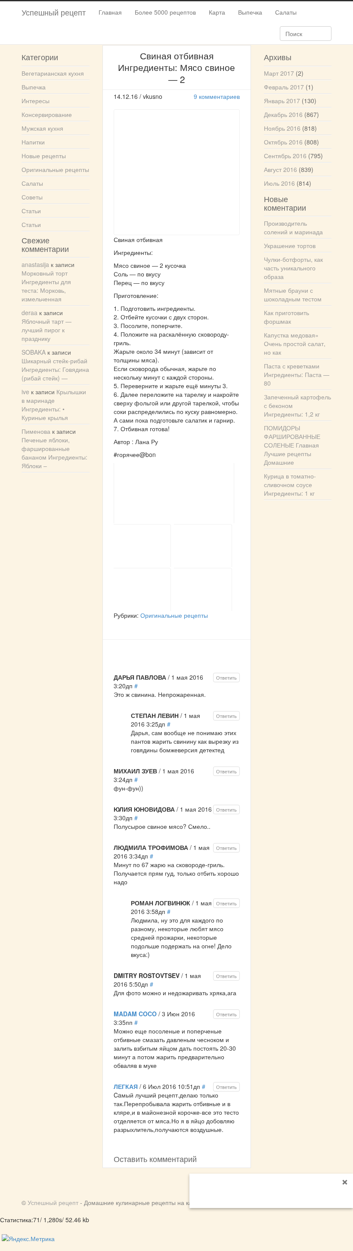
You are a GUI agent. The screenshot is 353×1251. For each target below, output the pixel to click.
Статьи (31, 210)
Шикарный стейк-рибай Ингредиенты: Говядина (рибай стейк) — (55, 369)
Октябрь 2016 (283, 142)
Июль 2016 (279, 183)
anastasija (35, 264)
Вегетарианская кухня (53, 73)
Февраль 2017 (284, 87)
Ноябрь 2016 (282, 128)
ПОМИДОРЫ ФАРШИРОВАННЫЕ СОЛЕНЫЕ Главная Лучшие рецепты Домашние (292, 444)
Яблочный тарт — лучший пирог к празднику (46, 330)
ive (25, 391)
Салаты (286, 12)
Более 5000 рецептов (165, 12)
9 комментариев (217, 96)
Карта (217, 12)
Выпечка (250, 12)
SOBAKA (34, 352)
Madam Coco (135, 1013)
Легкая (126, 1086)
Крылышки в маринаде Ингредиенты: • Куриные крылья (54, 404)
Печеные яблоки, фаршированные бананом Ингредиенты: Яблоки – (54, 452)
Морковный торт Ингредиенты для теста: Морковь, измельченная (46, 286)
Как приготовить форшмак (286, 316)
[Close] (345, 1182)
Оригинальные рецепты (174, 615)
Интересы (36, 100)
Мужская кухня (42, 128)
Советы (32, 197)
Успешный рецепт (54, 12)
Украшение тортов (290, 245)
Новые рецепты (44, 155)
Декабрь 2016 (283, 114)
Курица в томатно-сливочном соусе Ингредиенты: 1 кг (290, 484)
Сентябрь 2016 (285, 155)
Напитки (33, 142)
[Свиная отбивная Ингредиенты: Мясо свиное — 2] (174, 493)
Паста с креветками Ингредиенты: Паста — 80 (296, 374)
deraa (29, 312)
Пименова (36, 431)
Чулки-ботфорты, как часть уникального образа (293, 268)
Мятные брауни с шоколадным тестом (293, 294)
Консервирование (47, 114)
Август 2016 (280, 169)
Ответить (226, 677)
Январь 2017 (282, 100)
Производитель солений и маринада (293, 227)
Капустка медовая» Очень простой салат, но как (294, 343)
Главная (110, 12)
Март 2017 (279, 73)
